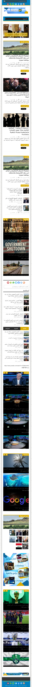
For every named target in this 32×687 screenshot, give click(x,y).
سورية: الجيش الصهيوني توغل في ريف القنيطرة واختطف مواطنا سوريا (17, 58)
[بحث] (4, 1)
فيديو (26, 373)
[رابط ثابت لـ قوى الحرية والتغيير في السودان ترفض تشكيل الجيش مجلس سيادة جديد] (26, 348)
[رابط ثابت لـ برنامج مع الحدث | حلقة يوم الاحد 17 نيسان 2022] (16, 427)
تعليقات (7, 328)
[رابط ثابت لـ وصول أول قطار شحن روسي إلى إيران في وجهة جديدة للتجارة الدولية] (16, 273)
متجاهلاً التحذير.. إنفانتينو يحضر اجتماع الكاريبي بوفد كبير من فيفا (17, 95)
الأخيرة (16, 328)
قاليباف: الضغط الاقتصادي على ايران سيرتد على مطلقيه (13, 199)
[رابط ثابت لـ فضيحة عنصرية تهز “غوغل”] (16, 505)
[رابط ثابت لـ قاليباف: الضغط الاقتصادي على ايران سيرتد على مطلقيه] (26, 202)
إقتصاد (26, 219)
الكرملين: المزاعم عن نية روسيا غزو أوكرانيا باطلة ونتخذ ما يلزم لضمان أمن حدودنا (14, 358)
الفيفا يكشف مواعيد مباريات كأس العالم (18, 605)
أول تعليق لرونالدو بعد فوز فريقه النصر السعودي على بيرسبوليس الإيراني (16, 626)
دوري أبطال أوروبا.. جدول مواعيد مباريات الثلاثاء (16, 647)
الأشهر (24, 328)
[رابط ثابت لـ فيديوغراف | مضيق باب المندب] (26, 342)
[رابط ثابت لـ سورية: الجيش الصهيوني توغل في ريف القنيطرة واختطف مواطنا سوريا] (16, 54)
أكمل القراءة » (24, 70)
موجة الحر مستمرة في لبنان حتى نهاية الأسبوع (16, 469)
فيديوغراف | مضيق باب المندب (15, 338)
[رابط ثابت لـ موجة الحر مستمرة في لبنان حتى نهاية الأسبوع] (16, 467)
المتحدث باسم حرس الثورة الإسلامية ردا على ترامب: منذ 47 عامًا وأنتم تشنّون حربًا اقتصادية (14, 208)
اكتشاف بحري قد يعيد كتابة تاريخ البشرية (18, 488)
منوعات (25, 454)
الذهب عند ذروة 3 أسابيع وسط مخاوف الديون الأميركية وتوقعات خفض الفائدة (16, 234)
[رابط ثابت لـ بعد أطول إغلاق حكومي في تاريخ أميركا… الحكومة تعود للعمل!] (16, 253)
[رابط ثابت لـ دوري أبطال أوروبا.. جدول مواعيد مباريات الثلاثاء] (16, 645)
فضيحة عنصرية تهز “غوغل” (22, 507)
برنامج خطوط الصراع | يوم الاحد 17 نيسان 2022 (16, 409)
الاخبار (17, 62)
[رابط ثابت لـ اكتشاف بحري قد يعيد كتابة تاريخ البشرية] (16, 486)
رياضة (17, 99)
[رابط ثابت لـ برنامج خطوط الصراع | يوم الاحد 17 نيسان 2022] (16, 406)
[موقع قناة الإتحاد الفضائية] (16, 12)
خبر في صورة (24, 516)
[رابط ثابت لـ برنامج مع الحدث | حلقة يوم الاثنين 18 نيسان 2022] (16, 385)
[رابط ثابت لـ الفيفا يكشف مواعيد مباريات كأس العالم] (16, 603)
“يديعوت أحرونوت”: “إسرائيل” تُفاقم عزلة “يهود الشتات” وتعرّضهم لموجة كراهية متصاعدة (14, 191)
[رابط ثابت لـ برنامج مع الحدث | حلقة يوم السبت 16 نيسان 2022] (16, 448)
